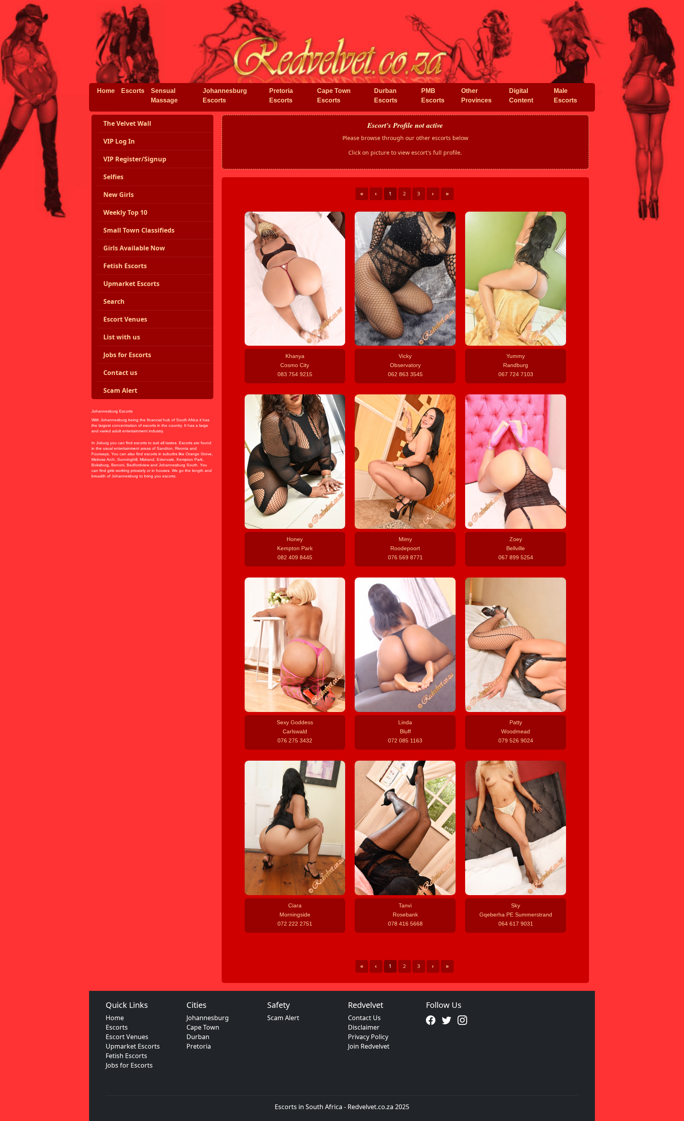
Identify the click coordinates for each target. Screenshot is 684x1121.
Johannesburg (207, 1017)
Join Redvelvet (369, 1046)
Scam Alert (283, 1017)
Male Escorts (565, 95)
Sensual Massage (164, 95)
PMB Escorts (433, 95)
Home (106, 90)
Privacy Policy (368, 1036)
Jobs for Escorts (129, 1065)
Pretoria (198, 1046)
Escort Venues (127, 1036)
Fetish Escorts (126, 1055)
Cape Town (202, 1027)
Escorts (132, 90)
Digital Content (521, 95)
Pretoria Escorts (281, 95)
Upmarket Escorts (133, 1046)
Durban (197, 1036)
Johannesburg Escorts (225, 95)
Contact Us (364, 1017)
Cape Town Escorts (334, 95)
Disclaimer (364, 1027)
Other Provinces (476, 95)
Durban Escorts (385, 95)
